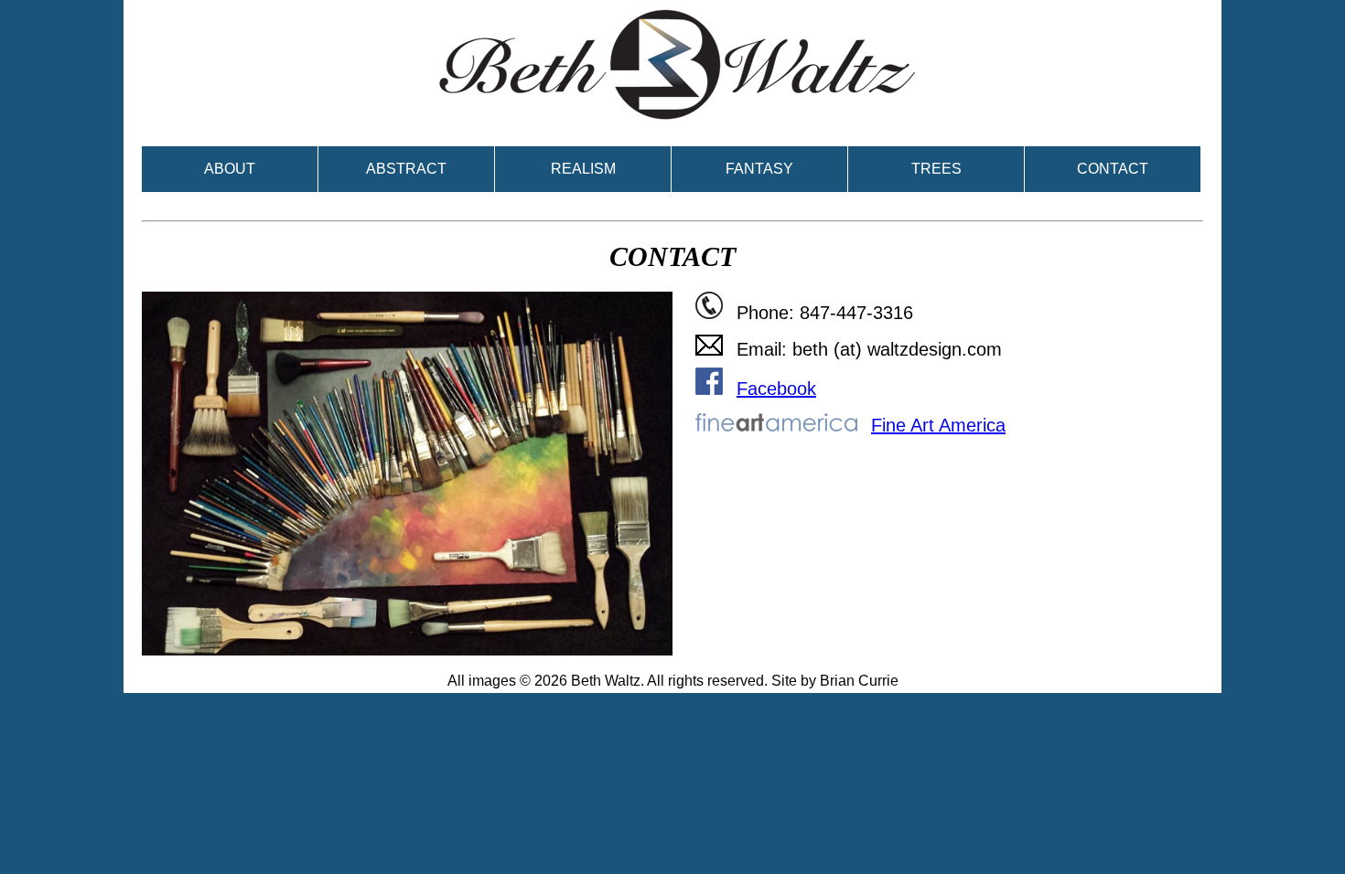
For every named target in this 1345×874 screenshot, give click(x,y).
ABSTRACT (406, 168)
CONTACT (1112, 168)
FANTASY (759, 168)
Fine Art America (938, 425)
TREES (936, 168)
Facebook (776, 388)
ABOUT (229, 168)
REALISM (583, 168)
